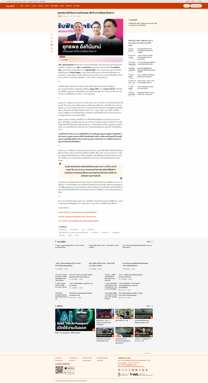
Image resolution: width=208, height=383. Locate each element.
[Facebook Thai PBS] (119, 370)
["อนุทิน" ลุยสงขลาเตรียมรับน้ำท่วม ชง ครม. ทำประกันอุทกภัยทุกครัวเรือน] (70, 252)
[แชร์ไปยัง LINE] (51, 44)
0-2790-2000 (123, 363)
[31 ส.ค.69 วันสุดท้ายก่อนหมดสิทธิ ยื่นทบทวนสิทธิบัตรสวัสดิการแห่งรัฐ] (132, 63)
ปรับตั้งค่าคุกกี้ (100, 360)
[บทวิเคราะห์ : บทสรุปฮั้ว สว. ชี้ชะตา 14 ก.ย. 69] (144, 332)
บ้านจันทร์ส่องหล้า (116, 232)
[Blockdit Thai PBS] (143, 370)
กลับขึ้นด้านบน (147, 353)
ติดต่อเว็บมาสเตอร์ (87, 360)
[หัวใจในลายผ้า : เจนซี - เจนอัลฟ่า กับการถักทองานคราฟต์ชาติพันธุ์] (105, 314)
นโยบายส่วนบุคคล (73, 358)
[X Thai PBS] (122, 370)
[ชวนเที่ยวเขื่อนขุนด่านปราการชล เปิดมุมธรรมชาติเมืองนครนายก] (124, 332)
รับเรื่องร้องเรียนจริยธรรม (102, 358)
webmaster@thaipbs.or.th (130, 364)
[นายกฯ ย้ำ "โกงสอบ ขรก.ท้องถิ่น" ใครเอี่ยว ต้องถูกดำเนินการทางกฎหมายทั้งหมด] (132, 57)
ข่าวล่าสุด (77, 235)
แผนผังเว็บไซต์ (58, 358)
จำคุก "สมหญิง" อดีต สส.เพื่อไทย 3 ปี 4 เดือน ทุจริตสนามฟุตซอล (78, 220)
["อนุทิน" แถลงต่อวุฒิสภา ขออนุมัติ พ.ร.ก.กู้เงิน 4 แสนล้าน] (132, 88)
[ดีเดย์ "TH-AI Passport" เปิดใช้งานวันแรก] (75, 320)
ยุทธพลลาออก (91, 230)
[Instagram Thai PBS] (126, 370)
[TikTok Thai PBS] (139, 370)
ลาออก (83, 230)
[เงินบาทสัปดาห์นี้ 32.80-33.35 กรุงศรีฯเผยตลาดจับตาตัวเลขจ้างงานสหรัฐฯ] (132, 50)
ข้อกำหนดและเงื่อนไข (87, 358)
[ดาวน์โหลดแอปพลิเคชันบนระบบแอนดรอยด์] (69, 372)
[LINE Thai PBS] (133, 370)
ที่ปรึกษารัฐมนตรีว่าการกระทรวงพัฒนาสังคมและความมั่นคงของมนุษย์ (73, 232)
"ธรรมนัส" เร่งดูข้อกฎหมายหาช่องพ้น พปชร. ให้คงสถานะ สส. (77, 216)
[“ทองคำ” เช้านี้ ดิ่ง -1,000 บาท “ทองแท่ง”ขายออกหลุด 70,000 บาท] (132, 82)
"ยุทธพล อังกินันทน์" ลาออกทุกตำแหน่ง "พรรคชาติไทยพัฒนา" (77, 212)
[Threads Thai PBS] (129, 370)
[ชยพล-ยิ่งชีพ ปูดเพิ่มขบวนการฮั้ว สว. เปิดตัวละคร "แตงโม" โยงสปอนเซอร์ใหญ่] (111, 295)
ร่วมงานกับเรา (72, 360)
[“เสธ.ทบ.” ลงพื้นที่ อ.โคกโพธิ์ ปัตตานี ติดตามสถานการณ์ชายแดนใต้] (132, 76)
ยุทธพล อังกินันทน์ (62, 230)
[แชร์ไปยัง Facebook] (51, 38)
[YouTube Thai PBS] (136, 370)
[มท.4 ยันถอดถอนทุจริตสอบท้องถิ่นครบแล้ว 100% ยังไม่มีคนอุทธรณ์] (137, 252)
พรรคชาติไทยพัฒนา (74, 230)
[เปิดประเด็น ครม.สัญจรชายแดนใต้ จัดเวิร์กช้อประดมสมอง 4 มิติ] (61, 295)
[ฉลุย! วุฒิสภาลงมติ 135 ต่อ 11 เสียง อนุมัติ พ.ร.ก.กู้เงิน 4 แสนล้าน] (104, 252)
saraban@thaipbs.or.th (138, 366)
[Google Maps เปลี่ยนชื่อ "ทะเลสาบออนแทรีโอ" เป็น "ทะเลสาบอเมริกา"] (132, 94)
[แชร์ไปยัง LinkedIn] (51, 48)
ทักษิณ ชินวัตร (62, 235)
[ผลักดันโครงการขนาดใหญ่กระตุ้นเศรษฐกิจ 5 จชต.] (105, 332)
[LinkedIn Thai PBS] (146, 370)
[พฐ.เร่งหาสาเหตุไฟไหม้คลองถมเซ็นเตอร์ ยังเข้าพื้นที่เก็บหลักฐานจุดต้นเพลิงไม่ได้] (132, 69)
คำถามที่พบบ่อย (58, 360)
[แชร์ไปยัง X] (51, 41)
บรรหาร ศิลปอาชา (95, 232)
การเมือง (60, 16)
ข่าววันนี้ (69, 235)
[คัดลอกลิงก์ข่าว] (51, 51)
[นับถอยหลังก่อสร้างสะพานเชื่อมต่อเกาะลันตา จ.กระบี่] (144, 314)
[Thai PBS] (10, 6)
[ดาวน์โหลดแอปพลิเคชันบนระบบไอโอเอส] (69, 368)
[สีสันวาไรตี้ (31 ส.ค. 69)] (124, 314)
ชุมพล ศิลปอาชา (105, 232)
